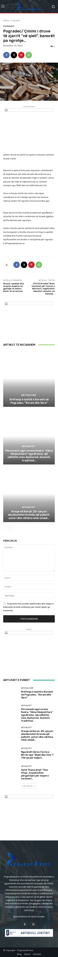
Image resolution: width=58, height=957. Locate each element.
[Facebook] (6, 55)
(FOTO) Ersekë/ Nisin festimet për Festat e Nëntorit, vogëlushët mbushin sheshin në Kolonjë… (43, 288)
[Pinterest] (21, 55)
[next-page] (10, 528)
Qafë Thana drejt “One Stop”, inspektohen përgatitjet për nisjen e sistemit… (35, 774)
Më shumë (28, 786)
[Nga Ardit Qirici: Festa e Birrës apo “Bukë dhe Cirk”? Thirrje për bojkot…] (11, 753)
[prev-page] (5, 528)
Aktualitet (28, 446)
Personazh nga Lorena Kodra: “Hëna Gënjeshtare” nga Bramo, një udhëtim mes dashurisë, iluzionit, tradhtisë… (29, 455)
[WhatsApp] (28, 55)
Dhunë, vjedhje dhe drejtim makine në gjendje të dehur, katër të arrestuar (13, 287)
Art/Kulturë (28, 395)
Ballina (6, 20)
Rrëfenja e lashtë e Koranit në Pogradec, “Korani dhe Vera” (29, 401)
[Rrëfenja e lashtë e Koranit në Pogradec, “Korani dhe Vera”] (29, 378)
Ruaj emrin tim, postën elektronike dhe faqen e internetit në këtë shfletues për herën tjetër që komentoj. (28, 607)
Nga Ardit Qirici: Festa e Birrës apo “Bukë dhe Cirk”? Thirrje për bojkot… (37, 755)
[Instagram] (33, 924)
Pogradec (15, 20)
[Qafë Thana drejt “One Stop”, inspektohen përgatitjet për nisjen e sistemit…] (11, 772)
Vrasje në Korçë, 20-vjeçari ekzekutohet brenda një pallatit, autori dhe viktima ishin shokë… (29, 515)
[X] (14, 55)
